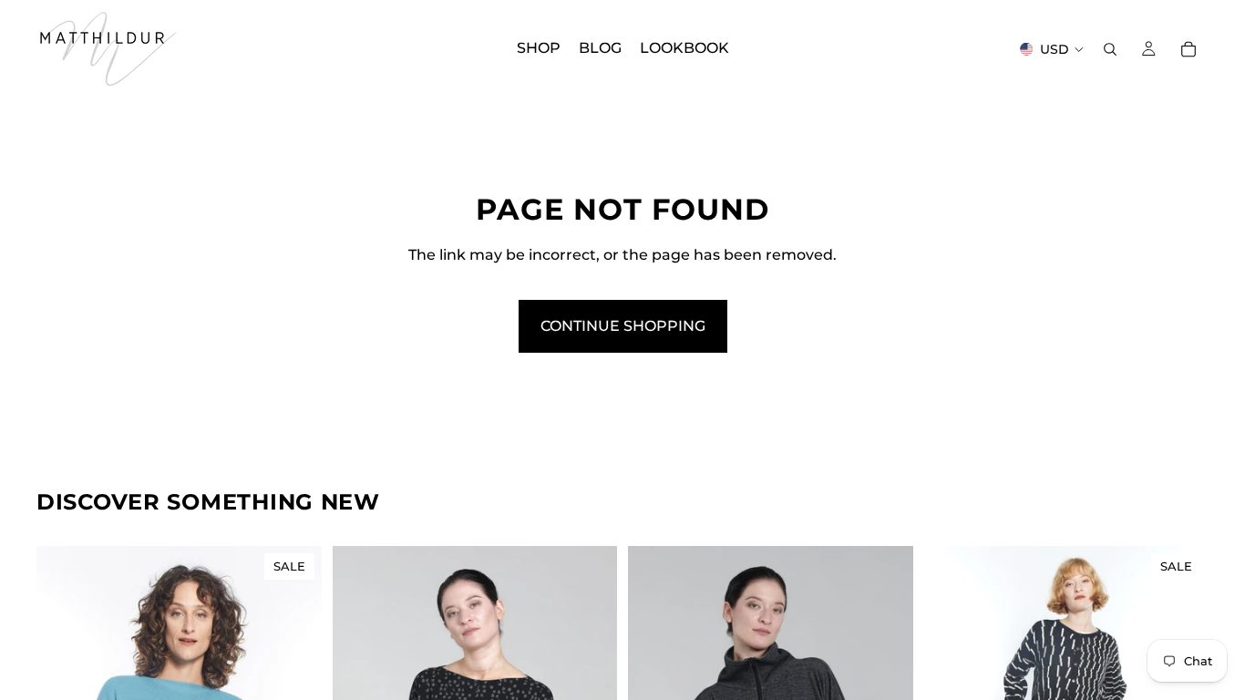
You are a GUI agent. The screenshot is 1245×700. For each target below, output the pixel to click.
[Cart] (1188, 49)
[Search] (1110, 49)
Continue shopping (622, 326)
